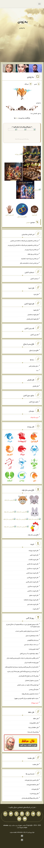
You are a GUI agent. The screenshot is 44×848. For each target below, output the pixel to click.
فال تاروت (35, 608)
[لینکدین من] (19, 818)
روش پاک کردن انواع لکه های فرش (28, 675)
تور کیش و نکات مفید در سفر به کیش (27, 684)
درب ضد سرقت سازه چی (31, 644)
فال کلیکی (35, 386)
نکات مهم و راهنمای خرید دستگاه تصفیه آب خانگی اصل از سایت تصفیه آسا (23, 625)
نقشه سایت (13, 832)
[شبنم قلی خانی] (9, 68)
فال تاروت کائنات (33, 559)
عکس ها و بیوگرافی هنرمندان (30, 797)
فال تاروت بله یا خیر (32, 604)
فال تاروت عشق (33, 595)
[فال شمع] (13, 172)
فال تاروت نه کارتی (33, 586)
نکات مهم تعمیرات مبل (32, 635)
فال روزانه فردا (34, 793)
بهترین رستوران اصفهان (31, 680)
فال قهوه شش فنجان (32, 318)
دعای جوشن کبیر (33, 365)
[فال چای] (37, 190)
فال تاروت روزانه (33, 550)
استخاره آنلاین (34, 278)
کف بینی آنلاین (34, 334)
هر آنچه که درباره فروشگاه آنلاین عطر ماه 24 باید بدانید (22, 671)
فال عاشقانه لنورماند (32, 784)
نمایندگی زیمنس (33, 689)
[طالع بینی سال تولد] (22, 514)
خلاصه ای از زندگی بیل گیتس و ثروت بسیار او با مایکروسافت (21, 666)
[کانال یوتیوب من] (25, 818)
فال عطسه (35, 764)
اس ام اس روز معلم (33, 253)
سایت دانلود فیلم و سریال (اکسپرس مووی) (26, 698)
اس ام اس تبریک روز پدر (31, 249)
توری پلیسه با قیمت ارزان (31, 662)
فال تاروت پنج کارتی (32, 577)
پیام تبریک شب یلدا (32, 731)
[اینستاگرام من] (22, 813)
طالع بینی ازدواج (33, 350)
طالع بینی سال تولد (33, 534)
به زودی (23, 21)
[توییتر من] (11, 813)
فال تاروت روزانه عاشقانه (31, 599)
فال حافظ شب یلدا (33, 727)
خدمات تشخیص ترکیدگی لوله (30, 693)
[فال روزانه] (19, 154)
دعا (17, 118)
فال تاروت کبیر (34, 554)
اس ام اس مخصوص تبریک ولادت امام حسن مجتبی (24, 240)
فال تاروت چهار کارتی (32, 572)
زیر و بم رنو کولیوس (32, 639)
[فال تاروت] (32, 154)
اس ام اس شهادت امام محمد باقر (29, 262)
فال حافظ (35, 718)
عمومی (28, 222)
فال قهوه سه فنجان (33, 314)
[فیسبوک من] (27, 813)
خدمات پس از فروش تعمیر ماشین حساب (26, 630)
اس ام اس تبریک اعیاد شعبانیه (29, 258)
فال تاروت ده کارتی (32, 590)
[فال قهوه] (32, 172)
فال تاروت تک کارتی (32, 563)
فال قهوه (35, 309)
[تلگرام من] (33, 813)
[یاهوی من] (39, 813)
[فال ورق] (25, 190)
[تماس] (16, 813)
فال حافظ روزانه (34, 722)
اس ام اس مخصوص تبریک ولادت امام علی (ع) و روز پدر (23, 244)
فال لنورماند (34, 788)
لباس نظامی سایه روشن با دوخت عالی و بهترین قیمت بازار (22, 657)
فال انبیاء (35, 294)
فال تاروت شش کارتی (32, 581)
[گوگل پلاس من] (5, 813)
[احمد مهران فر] (35, 68)
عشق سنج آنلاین (33, 401)
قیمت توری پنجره (33, 648)
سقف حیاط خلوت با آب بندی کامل (29, 653)
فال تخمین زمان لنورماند (31, 779)
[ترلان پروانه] (22, 68)
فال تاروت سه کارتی (32, 568)
